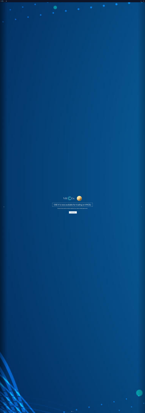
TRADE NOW (72, 212)
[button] (3, 206)
